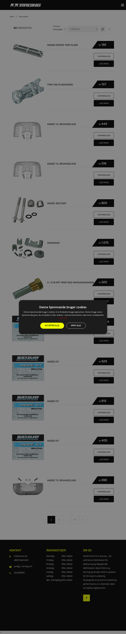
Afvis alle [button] (76, 325)
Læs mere (63, 318)
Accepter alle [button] (52, 325)
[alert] (63, 317)
